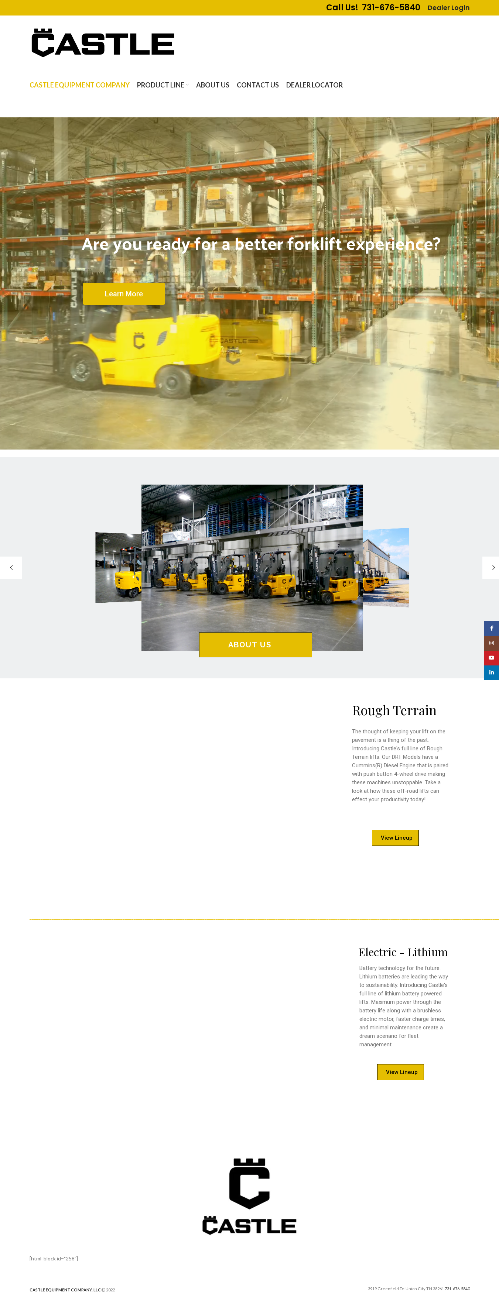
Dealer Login (449, 7)
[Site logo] (103, 42)
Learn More (124, 293)
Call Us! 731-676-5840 (373, 7)
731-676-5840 (457, 1288)
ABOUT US (249, 644)
